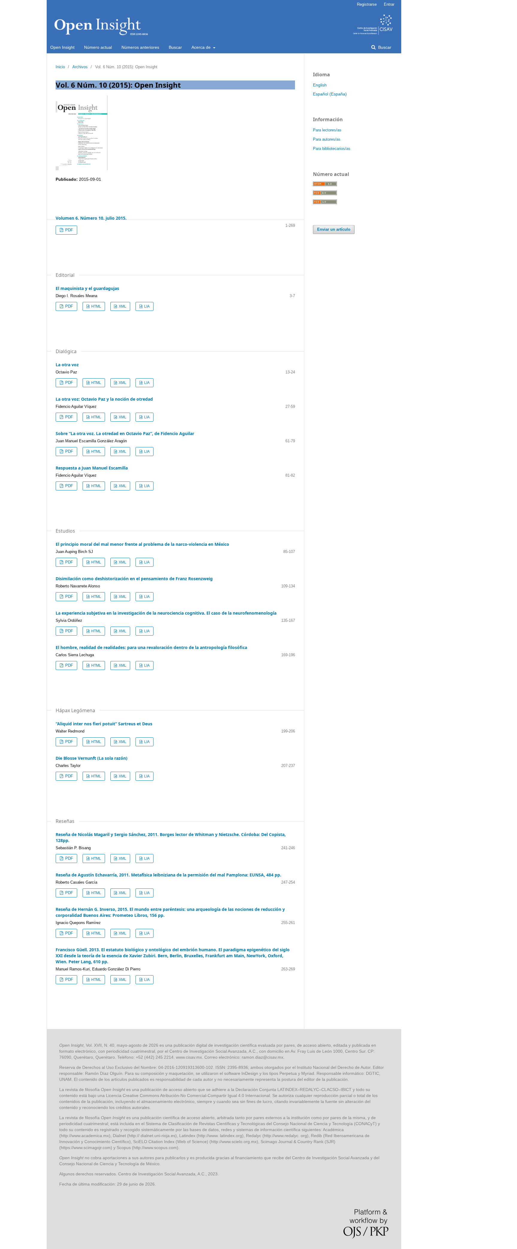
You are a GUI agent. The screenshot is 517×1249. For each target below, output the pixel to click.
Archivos (80, 67)
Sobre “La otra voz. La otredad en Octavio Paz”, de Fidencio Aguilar (125, 433)
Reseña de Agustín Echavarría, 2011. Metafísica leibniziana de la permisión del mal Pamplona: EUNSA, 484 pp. (168, 875)
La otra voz (67, 364)
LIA (146, 306)
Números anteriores (140, 47)
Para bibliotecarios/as (331, 148)
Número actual (98, 47)
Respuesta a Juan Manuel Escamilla (92, 468)
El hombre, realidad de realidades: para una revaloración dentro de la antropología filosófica (151, 647)
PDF (68, 230)
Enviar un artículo (333, 229)
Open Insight (62, 47)
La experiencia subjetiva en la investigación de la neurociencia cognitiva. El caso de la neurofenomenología (166, 613)
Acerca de (201, 47)
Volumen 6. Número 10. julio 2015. (91, 218)
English (320, 85)
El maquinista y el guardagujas (87, 288)
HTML (95, 306)
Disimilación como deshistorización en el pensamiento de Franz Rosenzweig (134, 578)
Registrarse (367, 4)
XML (122, 306)
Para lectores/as (327, 130)
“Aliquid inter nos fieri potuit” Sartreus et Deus (104, 724)
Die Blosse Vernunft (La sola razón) (91, 758)
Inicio (60, 67)
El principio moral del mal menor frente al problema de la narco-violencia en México (142, 544)
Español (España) (330, 94)
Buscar (175, 47)
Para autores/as (326, 139)
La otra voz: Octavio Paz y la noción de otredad (104, 399)
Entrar (389, 4)
